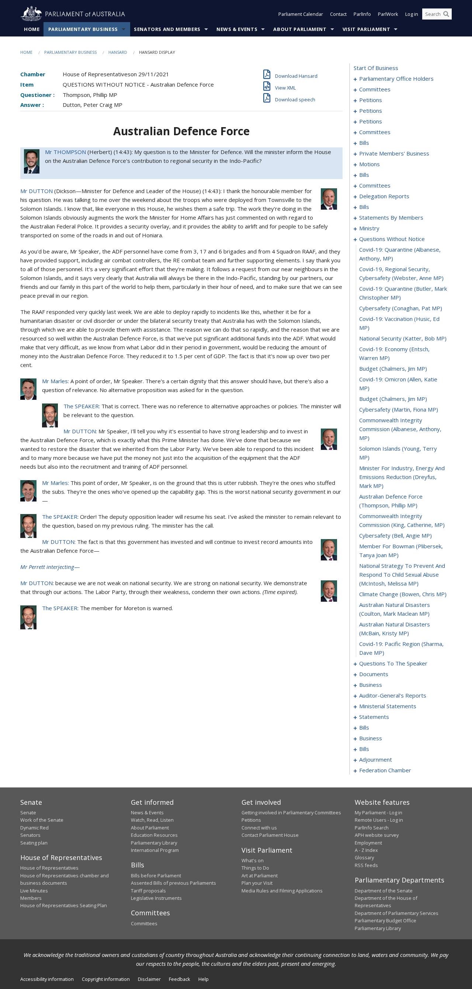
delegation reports (384, 196)
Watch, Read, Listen (152, 820)
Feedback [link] (179, 979)
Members (31, 898)
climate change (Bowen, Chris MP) (403, 594)
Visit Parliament (366, 29)
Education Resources (154, 835)
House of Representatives (49, 867)
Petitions (251, 820)
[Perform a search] (446, 14)
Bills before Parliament (156, 875)
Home (32, 29)
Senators (30, 835)
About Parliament (299, 29)
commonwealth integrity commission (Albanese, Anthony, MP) (400, 428)
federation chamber (385, 770)
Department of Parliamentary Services (396, 913)
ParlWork (388, 14)
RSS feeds (366, 865)
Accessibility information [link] (47, 979)
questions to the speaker (393, 663)
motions (369, 164)
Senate (28, 812)
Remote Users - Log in (379, 820)
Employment (368, 842)
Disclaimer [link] (149, 979)
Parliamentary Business (83, 29)
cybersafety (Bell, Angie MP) (395, 535)
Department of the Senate (384, 890)
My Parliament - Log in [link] (378, 812)
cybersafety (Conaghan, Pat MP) (400, 308)
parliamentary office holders (396, 78)
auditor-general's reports (392, 695)
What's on (253, 860)
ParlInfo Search (372, 827)
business (370, 684)
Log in (411, 14)
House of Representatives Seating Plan (63, 905)
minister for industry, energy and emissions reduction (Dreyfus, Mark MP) (402, 476)
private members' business (394, 153)
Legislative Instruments (156, 898)
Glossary (364, 857)
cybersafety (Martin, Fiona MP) (398, 409)
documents (373, 674)
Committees (144, 923)
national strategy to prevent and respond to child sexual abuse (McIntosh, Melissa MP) (402, 574)
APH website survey (377, 835)
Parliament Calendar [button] (300, 14)
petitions (370, 100)
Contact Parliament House (270, 835)
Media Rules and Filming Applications (282, 890)
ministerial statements (387, 706)
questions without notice (392, 238)
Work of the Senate (41, 820)
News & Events (236, 29)
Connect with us (259, 827)
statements (374, 716)
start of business (376, 67)
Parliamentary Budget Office (385, 920)
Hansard (117, 52)
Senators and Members (167, 29)
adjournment (375, 759)
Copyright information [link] (106, 979)
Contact (338, 14)
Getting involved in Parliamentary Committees (291, 812)
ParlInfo (362, 14)
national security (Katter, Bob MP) (403, 338)
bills (364, 142)
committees (375, 89)
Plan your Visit (257, 883)
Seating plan (34, 842)
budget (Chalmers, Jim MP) (393, 368)
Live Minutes (34, 890)
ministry (369, 228)
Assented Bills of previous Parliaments (173, 883)
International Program (155, 850)
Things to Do (255, 867)
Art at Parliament (260, 875)
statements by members (391, 217)
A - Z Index (366, 850)
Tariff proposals (148, 890)
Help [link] (203, 979)
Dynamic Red (34, 827)
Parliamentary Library (154, 842)
